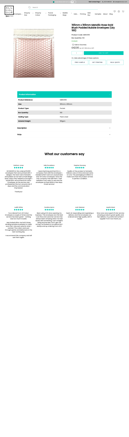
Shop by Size (27, 14)
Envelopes (17, 14)
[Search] (29, 7)
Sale (75, 14)
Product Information (27, 94)
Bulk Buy (89, 14)
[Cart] (123, 11)
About (105, 14)
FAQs (19, 134)
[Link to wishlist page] (115, 11)
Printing (83, 14)
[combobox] (61, 7)
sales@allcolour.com (121, 2)
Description (22, 128)
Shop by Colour (38, 14)
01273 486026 (108, 2)
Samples (98, 14)
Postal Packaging (52, 14)
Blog (111, 14)
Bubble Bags (65, 14)
